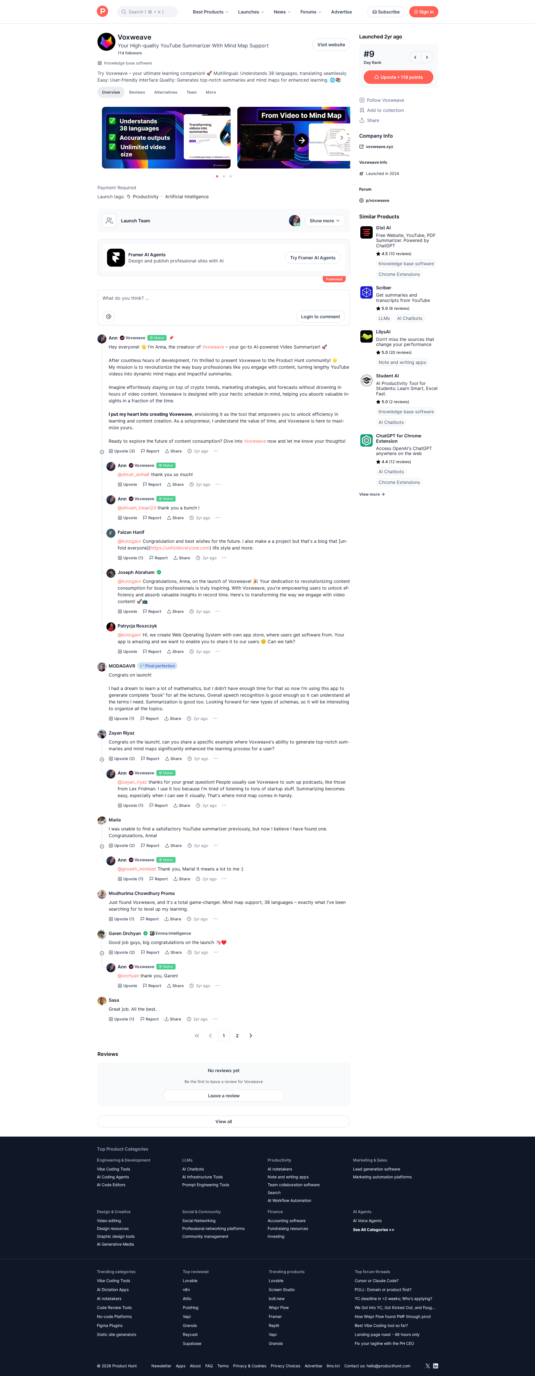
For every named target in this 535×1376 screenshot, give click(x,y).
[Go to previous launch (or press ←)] (415, 57)
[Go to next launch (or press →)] (427, 57)
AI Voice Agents (367, 1220)
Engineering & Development (123, 1160)
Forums (308, 12)
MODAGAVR (122, 666)
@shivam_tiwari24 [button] (137, 508)
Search (274, 1192)
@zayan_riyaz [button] (132, 782)
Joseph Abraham (136, 572)
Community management (205, 1236)
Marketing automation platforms (382, 1176)
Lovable (190, 1280)
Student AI (387, 375)
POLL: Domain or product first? (383, 1289)
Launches (248, 12)
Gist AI (383, 227)
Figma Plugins (109, 1325)
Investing (276, 1236)
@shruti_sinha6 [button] (134, 474)
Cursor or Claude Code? (377, 1280)
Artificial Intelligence (187, 196)
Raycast (190, 1334)
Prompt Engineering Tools (205, 1184)
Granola (190, 1325)
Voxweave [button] (213, 347)
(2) (124, 758)
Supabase (192, 1343)
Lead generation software (376, 1169)
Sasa (114, 1000)
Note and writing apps (402, 362)
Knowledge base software (128, 63)
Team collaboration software (294, 1184)
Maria (115, 820)
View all (223, 1121)
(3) (124, 451)
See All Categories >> (374, 1229)
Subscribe (389, 12)
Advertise (341, 12)
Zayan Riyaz (122, 733)
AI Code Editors (111, 1184)
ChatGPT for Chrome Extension (398, 438)
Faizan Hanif (131, 532)
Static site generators (116, 1334)
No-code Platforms (114, 1316)
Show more (322, 220)
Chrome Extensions (399, 274)
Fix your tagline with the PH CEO (384, 1343)
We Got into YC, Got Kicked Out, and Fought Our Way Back (395, 1308)
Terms (223, 1365)
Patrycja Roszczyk (137, 626)
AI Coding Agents (113, 1176)
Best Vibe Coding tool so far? (381, 1325)
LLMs (384, 318)
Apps (180, 1365)
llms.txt (333, 1365)
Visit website (331, 44)
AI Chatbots (409, 318)
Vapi (187, 1316)
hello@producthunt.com (388, 1365)
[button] (210, 92)
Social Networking (199, 1220)
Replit (274, 1325)
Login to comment (320, 316)
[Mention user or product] (109, 316)
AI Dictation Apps (113, 1289)
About (195, 1365)
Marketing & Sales (370, 1160)
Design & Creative (114, 1211)
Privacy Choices (285, 1365)
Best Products (208, 12)
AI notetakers (280, 1169)
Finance (275, 1211)
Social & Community (201, 1211)
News (280, 12)
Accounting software (287, 1220)
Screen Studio (282, 1289)
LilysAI (383, 331)
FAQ (209, 1365)
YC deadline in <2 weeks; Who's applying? (393, 1298)
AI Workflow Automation (289, 1200)
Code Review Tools (114, 1307)
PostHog (191, 1307)
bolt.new (276, 1298)
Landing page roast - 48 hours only (387, 1334)
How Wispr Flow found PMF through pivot (393, 1316)
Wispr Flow (279, 1307)
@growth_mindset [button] (137, 869)
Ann (113, 338)
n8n (186, 1289)
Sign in (426, 12)
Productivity (146, 196)
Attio (187, 1298)
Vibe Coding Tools (113, 1169)
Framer (275, 1316)
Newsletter (161, 1365)
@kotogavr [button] (129, 541)
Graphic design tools (116, 1236)
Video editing (109, 1220)
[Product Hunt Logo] (102, 12)
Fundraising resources (288, 1228)
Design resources (113, 1228)
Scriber (383, 287)
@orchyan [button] (128, 975)
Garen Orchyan (125, 933)
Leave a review (224, 1095)
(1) (133, 557)
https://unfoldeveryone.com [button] (180, 548)
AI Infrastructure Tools (202, 1176)
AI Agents (362, 1211)
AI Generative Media (115, 1244)
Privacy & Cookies (249, 1365)
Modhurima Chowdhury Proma (142, 893)
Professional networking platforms (213, 1228)
